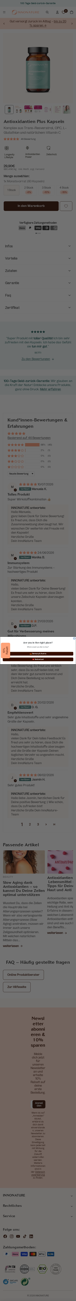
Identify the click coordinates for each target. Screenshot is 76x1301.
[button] (5, 650)
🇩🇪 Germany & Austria (38, 654)
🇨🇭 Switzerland (38, 659)
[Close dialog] (74, 638)
